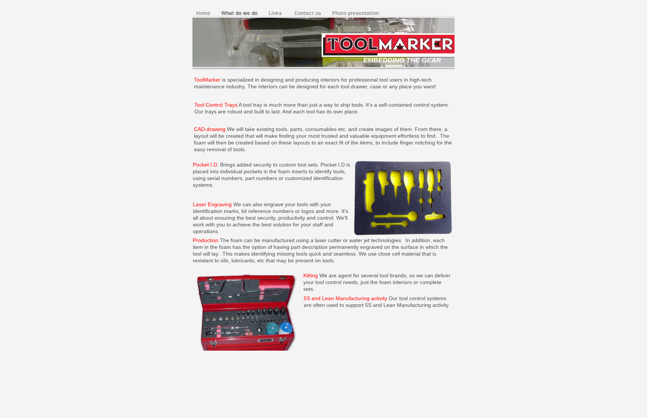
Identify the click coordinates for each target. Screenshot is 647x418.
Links (276, 12)
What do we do (240, 12)
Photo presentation (355, 12)
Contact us (308, 12)
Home (204, 12)
